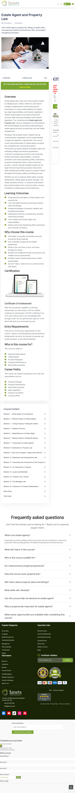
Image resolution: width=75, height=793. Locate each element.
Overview (6, 78)
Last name (3, 768)
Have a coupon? (4, 774)
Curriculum (27, 78)
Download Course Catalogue (22, 732)
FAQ (45, 78)
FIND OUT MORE (24, 87)
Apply (18, 777)
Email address (4, 756)
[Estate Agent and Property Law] (25, 53)
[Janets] (10, 6)
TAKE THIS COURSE (56, 107)
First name (3, 762)
